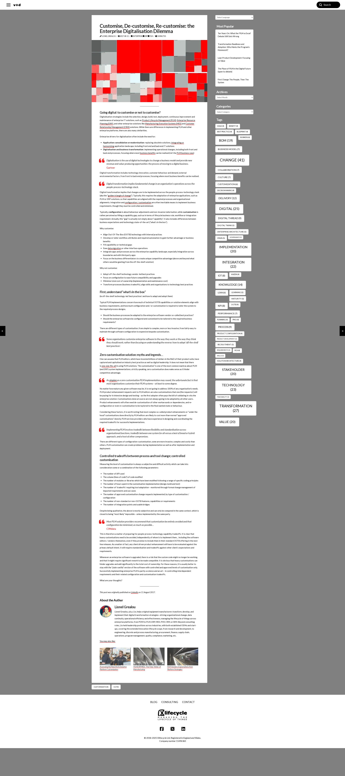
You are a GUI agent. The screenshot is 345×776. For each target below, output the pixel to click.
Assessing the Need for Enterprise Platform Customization (113, 668)
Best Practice (224, 132)
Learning (237, 292)
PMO (236, 320)
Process (225, 326)
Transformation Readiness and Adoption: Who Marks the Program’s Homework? (234, 47)
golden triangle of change (119, 195)
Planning (222, 320)
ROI (237, 350)
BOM (226, 140)
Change (232, 160)
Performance (227, 313)
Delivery (227, 198)
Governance (236, 237)
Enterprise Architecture (232, 232)
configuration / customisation (138, 202)
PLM (151, 36)
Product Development (227, 339)
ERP (146, 36)
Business (245, 137)
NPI (221, 305)
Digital (229, 209)
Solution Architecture (229, 361)
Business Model (229, 149)
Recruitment (226, 344)
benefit (233, 126)
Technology (233, 387)
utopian (113, 380)
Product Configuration (229, 334)
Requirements (223, 350)
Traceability (223, 397)
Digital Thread (229, 218)
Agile (220, 126)
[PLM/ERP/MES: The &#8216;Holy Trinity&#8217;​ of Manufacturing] (148, 656)
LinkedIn (134, 592)
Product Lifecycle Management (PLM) (159, 120)
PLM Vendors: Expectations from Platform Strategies (180, 668)
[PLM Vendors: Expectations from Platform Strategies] (182, 656)
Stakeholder (233, 372)
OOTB (116, 687)
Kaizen (235, 274)
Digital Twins (226, 225)
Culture (224, 177)
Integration (233, 264)
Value (227, 422)
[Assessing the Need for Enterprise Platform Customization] (115, 656)
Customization (101, 687)
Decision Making (225, 190)
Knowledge (231, 284)
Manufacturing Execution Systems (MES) (163, 123)
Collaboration (228, 170)
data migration (114, 248)
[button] (8, 4)
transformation (235, 408)
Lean (222, 292)
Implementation (233, 249)
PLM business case (185, 153)
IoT (221, 275)
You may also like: (107, 641)
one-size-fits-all (109, 366)
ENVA (221, 238)
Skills (220, 356)
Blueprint (242, 132)
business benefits (147, 153)
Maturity (238, 299)
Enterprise (137, 36)
